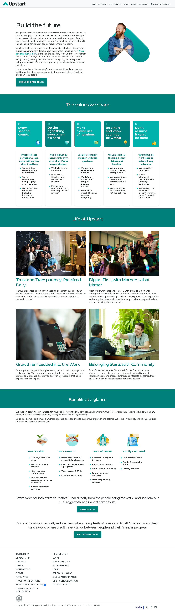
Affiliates (22, 577)
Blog (126, 4)
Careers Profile (162, 4)
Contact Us (23, 569)
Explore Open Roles (31, 82)
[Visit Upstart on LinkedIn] (155, 607)
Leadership (23, 558)
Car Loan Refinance (65, 577)
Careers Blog (87, 509)
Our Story (22, 554)
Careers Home (99, 4)
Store (19, 573)
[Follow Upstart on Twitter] (146, 607)
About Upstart (139, 4)
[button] (31, 585)
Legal (56, 558)
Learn (56, 569)
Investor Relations (28, 581)
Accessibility (61, 565)
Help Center (60, 554)
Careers (21, 561)
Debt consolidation (65, 581)
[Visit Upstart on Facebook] (151, 607)
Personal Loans (63, 573)
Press (19, 565)
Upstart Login (61, 585)
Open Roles (115, 4)
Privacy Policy (61, 561)
